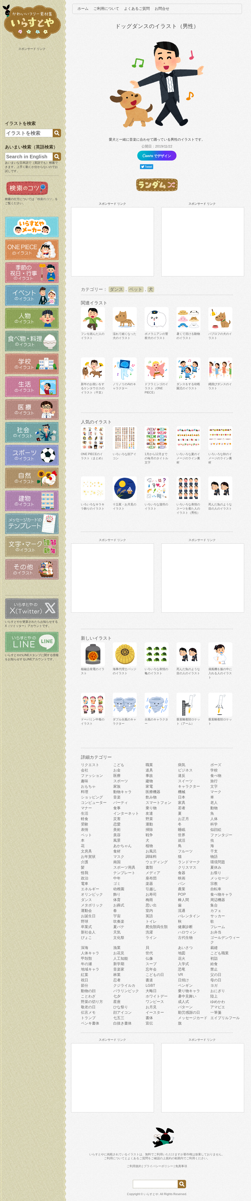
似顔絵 (215, 829)
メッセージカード (192, 1018)
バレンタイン (189, 916)
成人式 (183, 1001)
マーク (215, 792)
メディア (153, 873)
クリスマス (187, 867)
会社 (84, 770)
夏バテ (118, 927)
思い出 (151, 905)
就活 (181, 840)
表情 (84, 829)
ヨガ (214, 985)
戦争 (149, 835)
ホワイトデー (157, 996)
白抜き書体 (122, 1023)
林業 (117, 974)
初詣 (214, 958)
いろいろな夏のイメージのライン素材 (188, 458)
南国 (117, 862)
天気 (117, 932)
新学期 (118, 964)
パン (181, 883)
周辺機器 (217, 900)
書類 (149, 867)
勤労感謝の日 (189, 1012)
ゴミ (117, 883)
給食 (214, 964)
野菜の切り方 (92, 1001)
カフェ (215, 910)
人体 (214, 819)
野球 (84, 921)
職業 (149, 765)
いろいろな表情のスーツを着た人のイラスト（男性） (188, 508)
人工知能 (120, 958)
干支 (214, 851)
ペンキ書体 (90, 1023)
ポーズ (215, 765)
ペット (135, 289)
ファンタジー (221, 835)
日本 (181, 797)
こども (118, 765)
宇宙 (117, 916)
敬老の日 (88, 1007)
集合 (214, 905)
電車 (84, 883)
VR (180, 974)
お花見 (118, 953)
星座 (117, 1001)
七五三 (118, 1018)
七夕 (117, 996)
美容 (117, 835)
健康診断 (185, 927)
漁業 (117, 947)
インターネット (126, 813)
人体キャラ (90, 953)
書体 (149, 1018)
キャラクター (189, 786)
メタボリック (92, 905)
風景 (117, 840)
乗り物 (151, 808)
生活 (84, 813)
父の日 (215, 974)
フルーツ (185, 851)
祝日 (84, 980)
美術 (117, 829)
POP (182, 894)
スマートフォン (158, 802)
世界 (181, 835)
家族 (117, 786)
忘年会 (151, 969)
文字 (214, 786)
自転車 (215, 889)
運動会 (86, 910)
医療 (117, 775)
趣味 (84, 781)
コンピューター (94, 802)
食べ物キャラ (221, 894)
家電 (149, 786)
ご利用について (106, 8)
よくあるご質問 (137, 8)
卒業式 (86, 927)
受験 (84, 824)
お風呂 (151, 851)
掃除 (149, 829)
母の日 (215, 980)
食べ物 (215, 775)
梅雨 (149, 900)
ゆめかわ (217, 1001)
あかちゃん (122, 846)
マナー (86, 808)
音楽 (117, 797)
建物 (149, 781)
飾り (117, 894)
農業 (181, 889)
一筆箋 (215, 1012)
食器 (181, 873)
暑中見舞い (187, 996)
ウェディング (157, 862)
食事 (117, 808)
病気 (181, 765)
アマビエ (217, 1007)
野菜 (149, 819)
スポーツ (120, 781)
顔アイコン (122, 1012)
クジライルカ (124, 985)
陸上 (214, 996)
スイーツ (185, 781)
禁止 (214, 969)
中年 (117, 878)
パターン (185, 1007)
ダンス (116, 289)
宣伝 (149, 1023)
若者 (181, 808)
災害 (117, 819)
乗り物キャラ (189, 991)
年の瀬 (86, 964)
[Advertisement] (32, 83)
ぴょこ (86, 937)
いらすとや (151, 1194)
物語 (214, 856)
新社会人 (88, 932)
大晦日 (151, 991)
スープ (151, 964)
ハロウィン (187, 932)
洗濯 (149, 932)
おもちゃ (88, 786)
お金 (117, 770)
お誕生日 (88, 916)
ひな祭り (120, 1007)
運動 (149, 824)
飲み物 (151, 797)
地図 (181, 953)
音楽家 (118, 969)
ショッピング (92, 797)
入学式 (183, 964)
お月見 (151, 1007)
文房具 (86, 851)
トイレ (151, 921)
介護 (84, 862)
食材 (117, 851)
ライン (151, 937)
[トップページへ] (31, 39)
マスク (118, 856)
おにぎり (217, 991)
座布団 (151, 878)
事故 (149, 775)
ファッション (92, 775)
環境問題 (217, 862)
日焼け (183, 980)
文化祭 (118, 937)
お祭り (215, 873)
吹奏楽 (118, 921)
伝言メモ (88, 1012)
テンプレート (124, 873)
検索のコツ (44, 199)
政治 (84, 878)
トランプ (88, 1018)
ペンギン (185, 985)
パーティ (120, 802)
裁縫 (214, 947)
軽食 (84, 819)
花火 (181, 958)
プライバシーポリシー (158, 1166)
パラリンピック (126, 991)
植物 (149, 846)
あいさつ (185, 947)
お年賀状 (88, 856)
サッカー (217, 916)
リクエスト (90, 765)
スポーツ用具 (124, 867)
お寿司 (151, 894)
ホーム (82, 8)
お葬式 (118, 905)
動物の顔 (88, 991)
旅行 (214, 781)
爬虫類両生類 (157, 927)
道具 (149, 770)
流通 (181, 910)
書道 (149, 980)
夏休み (215, 867)
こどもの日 (155, 974)
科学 (214, 824)
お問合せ (162, 8)
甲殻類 (86, 958)
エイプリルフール (225, 1018)
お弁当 (215, 932)
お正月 (183, 819)
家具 (181, 802)
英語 (149, 916)
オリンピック (92, 894)
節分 (84, 985)
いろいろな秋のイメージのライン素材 (220, 458)
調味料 (151, 856)
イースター (155, 1012)
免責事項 (181, 1166)
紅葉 (84, 974)
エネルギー (90, 889)
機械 (181, 792)
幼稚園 (118, 889)
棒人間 (183, 900)
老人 (214, 802)
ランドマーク (189, 862)
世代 (149, 953)
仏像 (149, 958)
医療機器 (153, 792)
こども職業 (219, 953)
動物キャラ (122, 792)
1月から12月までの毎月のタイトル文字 (156, 458)
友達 (149, 813)
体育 (117, 900)
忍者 (117, 980)
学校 (214, 770)
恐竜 (181, 969)
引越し (151, 889)
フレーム (217, 927)
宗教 (214, 883)
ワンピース (155, 1001)
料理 (84, 792)
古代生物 (185, 937)
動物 (214, 808)
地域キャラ (90, 969)
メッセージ (219, 878)
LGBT (150, 985)
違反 (181, 775)
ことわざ (88, 996)
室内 (149, 910)
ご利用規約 (134, 1166)
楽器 (149, 883)
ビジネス (185, 770)
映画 (181, 878)
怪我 (84, 873)
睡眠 (181, 829)
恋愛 (117, 824)
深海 (84, 947)
